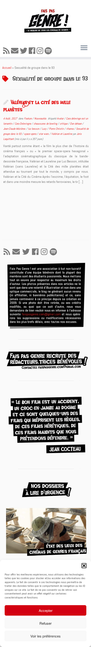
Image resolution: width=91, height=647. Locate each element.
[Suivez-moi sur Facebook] (33, 51)
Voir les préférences (45, 636)
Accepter (45, 610)
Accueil (6, 68)
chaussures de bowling (46, 123)
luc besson (34, 129)
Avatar (60, 118)
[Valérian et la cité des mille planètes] (45, 211)
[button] (84, 565)
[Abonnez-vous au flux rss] (7, 51)
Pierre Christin (56, 129)
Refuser (45, 623)
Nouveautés (40, 118)
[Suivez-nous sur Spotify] (49, 51)
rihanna (70, 129)
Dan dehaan (76, 123)
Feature (28, 118)
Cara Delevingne (23, 123)
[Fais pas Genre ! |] (45, 20)
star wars (44, 134)
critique (64, 123)
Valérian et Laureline (62, 134)
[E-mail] (15, 51)
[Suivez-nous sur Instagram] (41, 51)
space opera (30, 134)
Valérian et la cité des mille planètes (37, 105)
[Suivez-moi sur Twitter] (24, 51)
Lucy (44, 129)
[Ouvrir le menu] (84, 48)
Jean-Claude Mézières (14, 129)
